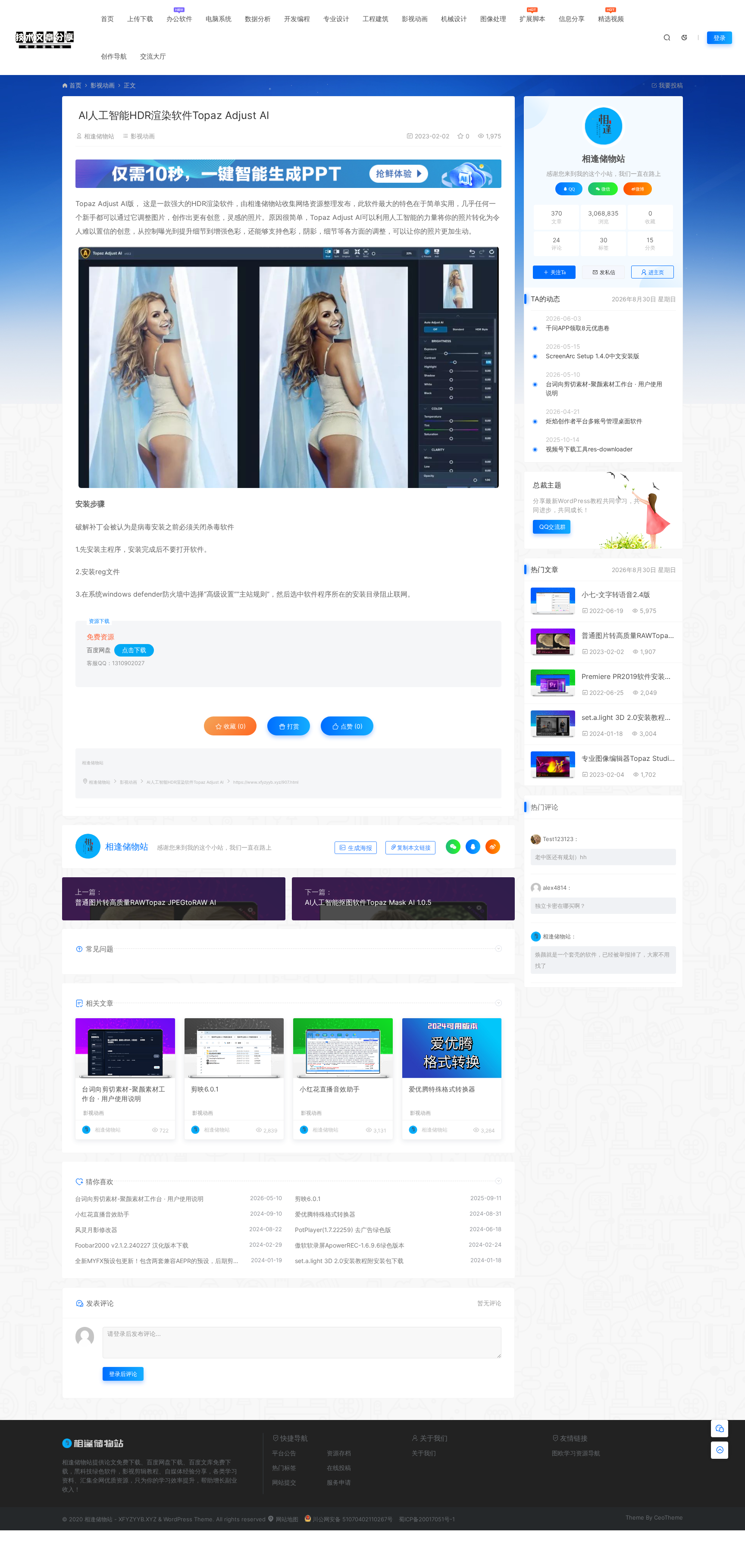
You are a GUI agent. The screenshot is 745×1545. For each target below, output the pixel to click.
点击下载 (134, 650)
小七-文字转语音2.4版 (616, 594)
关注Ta (558, 272)
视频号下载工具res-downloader (589, 449)
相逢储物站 (99, 136)
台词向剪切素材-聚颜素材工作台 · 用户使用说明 (124, 1094)
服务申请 (339, 1482)
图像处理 (493, 19)
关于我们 (424, 1453)
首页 (107, 19)
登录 (720, 37)
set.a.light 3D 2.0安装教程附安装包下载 (349, 1260)
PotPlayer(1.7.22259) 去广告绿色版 (343, 1229)
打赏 (292, 726)
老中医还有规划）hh (561, 857)
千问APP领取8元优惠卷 (578, 328)
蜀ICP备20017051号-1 (427, 1519)
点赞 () (351, 726)
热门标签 (284, 1467)
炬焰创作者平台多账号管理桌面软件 (594, 421)
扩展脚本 (532, 19)
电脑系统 (219, 19)
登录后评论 (123, 1373)
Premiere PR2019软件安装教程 (629, 676)
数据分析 (258, 19)
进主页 (656, 272)
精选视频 (611, 19)
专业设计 (336, 19)
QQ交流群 (552, 526)
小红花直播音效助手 (330, 1089)
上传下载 (140, 19)
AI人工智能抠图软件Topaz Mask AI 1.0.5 (368, 902)
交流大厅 (153, 56)
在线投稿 (339, 1467)
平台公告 (284, 1453)
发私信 (607, 272)
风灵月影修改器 (96, 1229)
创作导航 (114, 56)
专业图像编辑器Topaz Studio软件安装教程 (629, 758)
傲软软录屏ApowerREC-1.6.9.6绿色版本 (349, 1245)
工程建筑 (375, 19)
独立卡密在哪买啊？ (560, 905)
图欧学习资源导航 (576, 1453)
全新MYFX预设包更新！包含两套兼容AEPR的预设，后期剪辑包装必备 (158, 1260)
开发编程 (297, 19)
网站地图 (286, 1519)
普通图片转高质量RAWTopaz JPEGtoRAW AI (145, 902)
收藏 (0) (234, 726)
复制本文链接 (414, 847)
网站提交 (284, 1482)
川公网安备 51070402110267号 (353, 1519)
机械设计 (454, 19)
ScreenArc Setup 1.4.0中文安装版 (592, 356)
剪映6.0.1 (205, 1089)
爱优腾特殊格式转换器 (442, 1089)
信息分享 (572, 19)
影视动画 (415, 19)
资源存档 (339, 1453)
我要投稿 (670, 85)
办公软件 (179, 19)
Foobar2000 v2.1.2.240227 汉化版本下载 (131, 1245)
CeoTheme (668, 1517)
